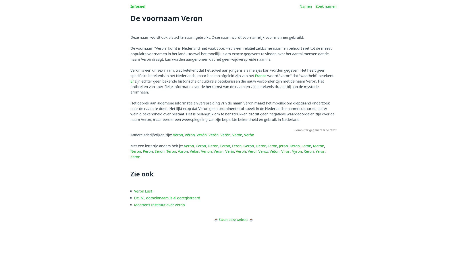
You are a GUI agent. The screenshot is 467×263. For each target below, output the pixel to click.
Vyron (297, 151)
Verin (229, 151)
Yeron (320, 151)
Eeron (225, 145)
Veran (218, 151)
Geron (248, 145)
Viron (285, 151)
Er (132, 81)
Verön (237, 134)
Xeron (309, 151)
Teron (171, 151)
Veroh (241, 151)
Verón (202, 134)
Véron (190, 134)
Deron (213, 145)
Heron (261, 145)
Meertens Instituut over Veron (159, 204)
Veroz (263, 151)
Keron (295, 145)
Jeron (283, 145)
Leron (306, 145)
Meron (318, 145)
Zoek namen (326, 6)
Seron (160, 151)
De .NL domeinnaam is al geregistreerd (167, 197)
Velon (194, 151)
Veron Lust (143, 191)
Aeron (189, 145)
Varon (183, 151)
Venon (206, 151)
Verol (252, 151)
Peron (148, 151)
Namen (306, 6)
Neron (135, 151)
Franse (260, 75)
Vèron (178, 134)
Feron (237, 145)
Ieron (272, 145)
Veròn (249, 134)
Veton (274, 151)
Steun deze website (233, 219)
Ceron (201, 145)
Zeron (135, 156)
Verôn (225, 134)
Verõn (214, 134)
